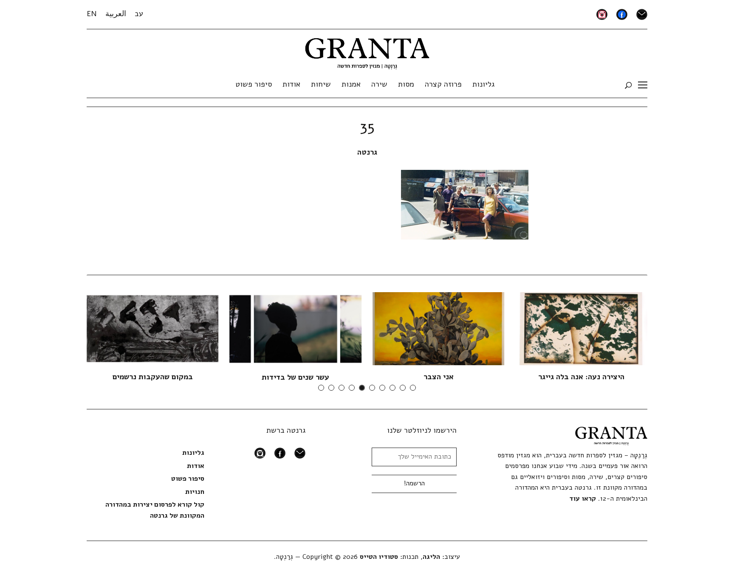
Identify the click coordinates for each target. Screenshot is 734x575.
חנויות (194, 491)
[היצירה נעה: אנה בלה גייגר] (581, 328)
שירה (379, 84)
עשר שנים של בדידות (295, 377)
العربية (115, 13)
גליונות (483, 84)
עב (139, 13)
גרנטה (367, 152)
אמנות (351, 84)
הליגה (431, 556)
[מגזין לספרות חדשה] (367, 51)
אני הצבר (438, 377)
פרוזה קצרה (443, 84)
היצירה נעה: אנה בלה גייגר (581, 377)
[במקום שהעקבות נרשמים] (152, 328)
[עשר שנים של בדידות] (295, 328)
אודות (291, 84)
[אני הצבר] (438, 328)
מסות (406, 84)
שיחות (321, 84)
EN (92, 13)
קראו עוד (582, 498)
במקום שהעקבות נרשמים (153, 377)
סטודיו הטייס (379, 556)
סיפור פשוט (253, 84)
